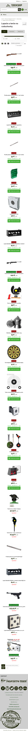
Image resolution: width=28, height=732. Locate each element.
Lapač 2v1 (14, 481)
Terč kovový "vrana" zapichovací (14, 532)
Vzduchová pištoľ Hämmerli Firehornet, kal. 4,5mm (14, 606)
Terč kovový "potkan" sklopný (14, 508)
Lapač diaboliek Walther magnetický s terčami (14, 243)
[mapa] (25, 690)
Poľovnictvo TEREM (18, 692)
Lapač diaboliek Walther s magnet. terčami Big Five (14, 580)
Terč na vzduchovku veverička (14, 303)
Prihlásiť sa (18, 1)
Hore (3, 665)
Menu (4, 14)
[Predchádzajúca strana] (2, 668)
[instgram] (16, 690)
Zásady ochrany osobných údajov (19, 730)
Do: (15, 38)
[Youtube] (21, 690)
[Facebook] (3, 690)
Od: (3, 38)
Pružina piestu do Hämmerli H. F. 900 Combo (14, 154)
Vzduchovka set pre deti (14, 656)
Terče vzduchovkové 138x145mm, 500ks (14, 392)
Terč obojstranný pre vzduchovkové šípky (14, 362)
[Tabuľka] (8, 44)
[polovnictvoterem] (14, 682)
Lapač (14, 422)
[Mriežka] (2, 44)
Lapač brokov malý (14, 214)
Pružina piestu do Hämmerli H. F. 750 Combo (14, 95)
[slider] (3, 36)
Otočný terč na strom (14, 451)
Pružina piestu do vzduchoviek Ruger (14, 556)
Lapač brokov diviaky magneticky (14, 125)
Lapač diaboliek (14, 184)
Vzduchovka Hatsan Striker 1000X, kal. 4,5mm (14, 65)
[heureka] (7, 690)
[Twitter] (12, 690)
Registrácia (24, 1)
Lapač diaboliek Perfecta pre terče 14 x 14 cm (14, 630)
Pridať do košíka (15, 72)
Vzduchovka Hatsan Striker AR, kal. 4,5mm (14, 273)
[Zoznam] (5, 44)
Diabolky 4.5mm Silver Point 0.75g (14, 332)
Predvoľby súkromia (7, 730)
